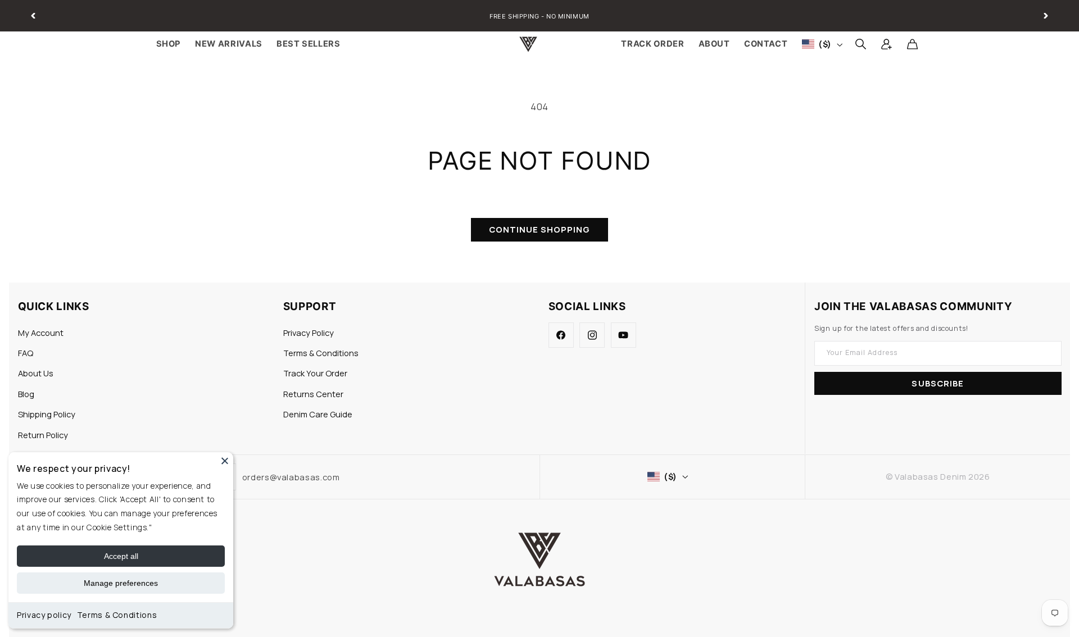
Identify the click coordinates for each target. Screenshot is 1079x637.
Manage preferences (121, 583)
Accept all (121, 556)
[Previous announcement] (33, 15)
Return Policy (43, 434)
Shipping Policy (46, 414)
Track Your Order (315, 373)
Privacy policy (44, 614)
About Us (35, 373)
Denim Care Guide (317, 414)
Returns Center (313, 393)
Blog (26, 393)
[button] (860, 44)
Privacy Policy (308, 332)
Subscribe (937, 383)
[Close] (224, 460)
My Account (41, 332)
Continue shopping (540, 229)
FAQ (25, 352)
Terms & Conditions (117, 614)
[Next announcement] (1045, 15)
